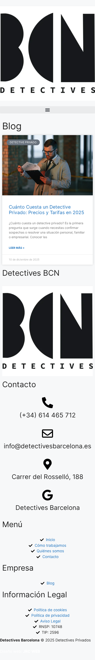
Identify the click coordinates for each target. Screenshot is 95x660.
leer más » (17, 247)
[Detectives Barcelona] (47, 495)
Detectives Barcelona (47, 507)
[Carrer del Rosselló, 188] (47, 464)
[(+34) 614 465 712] (47, 402)
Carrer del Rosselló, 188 (47, 477)
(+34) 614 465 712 (47, 415)
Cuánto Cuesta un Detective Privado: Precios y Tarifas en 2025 (46, 209)
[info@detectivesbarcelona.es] (47, 433)
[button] (47, 109)
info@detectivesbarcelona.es (47, 446)
